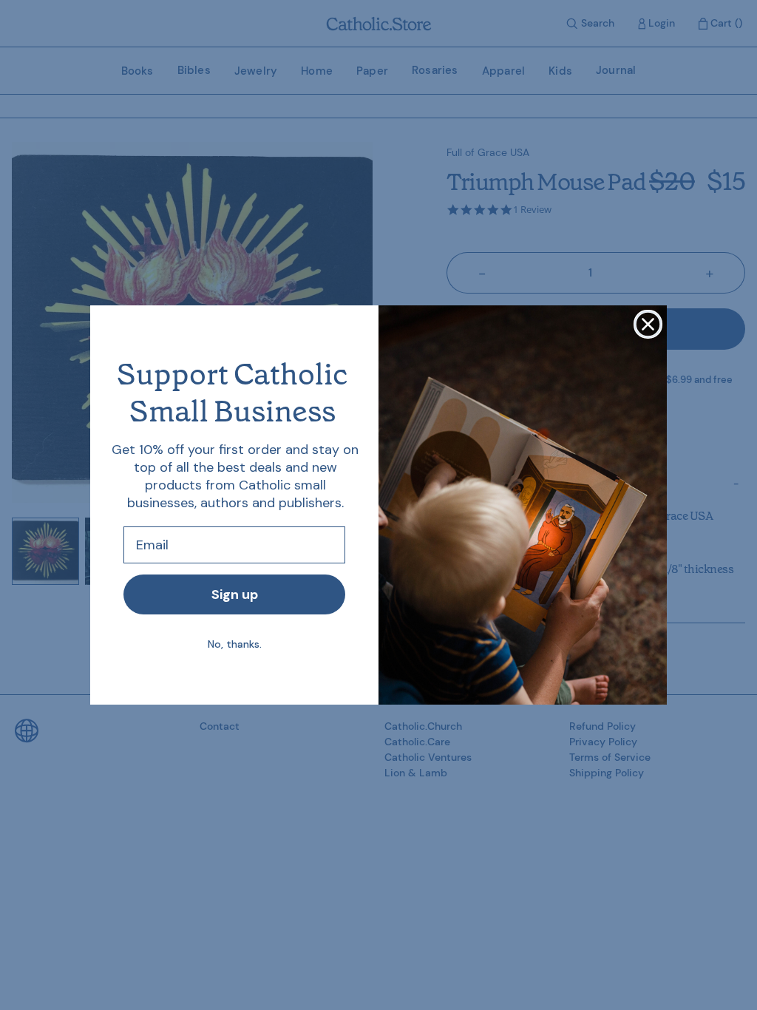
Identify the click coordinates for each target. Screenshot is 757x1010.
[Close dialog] (648, 324)
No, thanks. (235, 644)
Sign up (234, 594)
